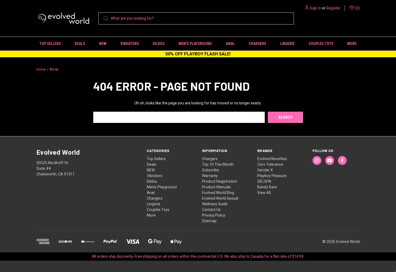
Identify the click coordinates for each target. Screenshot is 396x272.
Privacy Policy (213, 215)
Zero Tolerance (270, 164)
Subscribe (210, 170)
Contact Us (211, 209)
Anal (230, 43)
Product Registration (219, 181)
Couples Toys (321, 43)
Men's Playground (195, 43)
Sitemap (209, 221)
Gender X (265, 170)
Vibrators (129, 43)
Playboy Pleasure (272, 176)
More (352, 43)
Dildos (159, 43)
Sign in (315, 8)
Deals (80, 43)
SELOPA (264, 181)
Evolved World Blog (218, 192)
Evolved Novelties (272, 159)
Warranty (210, 176)
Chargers (257, 43)
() (357, 8)
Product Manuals (216, 187)
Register (333, 8)
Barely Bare (267, 187)
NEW (102, 43)
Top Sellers (50, 43)
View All (264, 192)
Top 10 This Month (218, 164)
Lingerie (287, 43)
